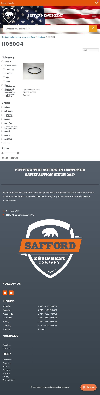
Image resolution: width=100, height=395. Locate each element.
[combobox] (46, 28)
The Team (7, 348)
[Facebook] (5, 292)
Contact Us (7, 359)
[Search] (93, 28)
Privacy (6, 376)
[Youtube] (11, 292)
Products (41, 36)
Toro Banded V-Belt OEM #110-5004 (31, 90)
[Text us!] (88, 388)
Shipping (6, 373)
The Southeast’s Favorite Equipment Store (18, 36)
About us (7, 344)
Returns (6, 366)
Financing (7, 362)
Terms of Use (8, 380)
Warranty (7, 369)
